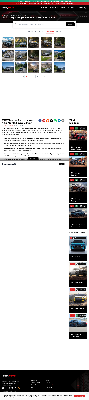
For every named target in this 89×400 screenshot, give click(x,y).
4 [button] (37, 76)
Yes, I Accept (79, 396)
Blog (72, 8)
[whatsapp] (55, 120)
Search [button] (71, 24)
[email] (62, 120)
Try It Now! (70, 3)
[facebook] (40, 120)
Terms (47, 389)
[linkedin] (59, 120)
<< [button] (23, 76)
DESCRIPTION (39, 31)
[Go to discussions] (76, 128)
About (47, 380)
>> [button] (44, 76)
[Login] (85, 7)
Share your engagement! (64, 1)
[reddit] (47, 120)
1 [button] (26, 76)
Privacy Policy (49, 387)
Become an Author (51, 385)
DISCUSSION (50, 31)
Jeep (26, 15)
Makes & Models (54, 8)
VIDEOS (58, 31)
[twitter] (51, 120)
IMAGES (30, 31)
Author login (34, 389)
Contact (48, 382)
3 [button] (33, 76)
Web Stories (79, 8)
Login (61, 164)
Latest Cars (43, 8)
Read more (33, 158)
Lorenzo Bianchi (8, 125)
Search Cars (65, 8)
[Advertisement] (77, 63)
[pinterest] (43, 120)
